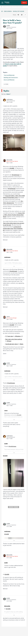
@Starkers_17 (19, 336)
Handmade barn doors (11, 344)
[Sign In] (24, 2)
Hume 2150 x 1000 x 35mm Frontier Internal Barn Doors (14, 214)
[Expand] (14, 266)
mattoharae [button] (10, 99)
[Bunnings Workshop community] (7, 2)
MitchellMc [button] (9, 160)
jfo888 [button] (8, 25)
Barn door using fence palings (13, 339)
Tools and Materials (9, 75)
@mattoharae (15, 175)
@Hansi (9, 341)
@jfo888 (12, 168)
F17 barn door (9, 336)
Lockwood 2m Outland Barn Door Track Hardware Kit (12, 228)
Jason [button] (8, 316)
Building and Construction (11, 77)
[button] (4, 26)
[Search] (1, 7)
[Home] (2, 11)
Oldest (8, 94)
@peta (21, 344)
